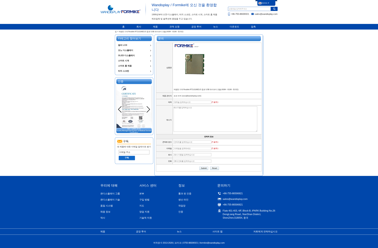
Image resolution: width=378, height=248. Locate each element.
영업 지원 (144, 211)
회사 (138, 26)
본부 (141, 193)
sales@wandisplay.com (266, 14)
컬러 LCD (122, 45)
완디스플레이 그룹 (110, 193)
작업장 (181, 205)
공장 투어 (196, 26)
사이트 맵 (217, 231)
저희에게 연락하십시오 (265, 231)
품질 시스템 (106, 205)
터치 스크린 (123, 71)
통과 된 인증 (184, 193)
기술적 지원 (145, 218)
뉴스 (215, 26)
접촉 (253, 26)
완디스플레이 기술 (110, 199)
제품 (155, 26)
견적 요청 (175, 26)
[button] (148, 109)
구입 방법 (144, 199)
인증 (180, 211)
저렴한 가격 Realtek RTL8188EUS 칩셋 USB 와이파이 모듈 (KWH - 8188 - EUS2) (206, 89)
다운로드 (234, 26)
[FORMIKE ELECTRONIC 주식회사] (120, 13)
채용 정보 (105, 211)
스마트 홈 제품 (125, 66)
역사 (102, 218)
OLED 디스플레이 (126, 55)
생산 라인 (183, 199)
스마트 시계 (123, 60)
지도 (141, 205)
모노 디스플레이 (125, 50)
